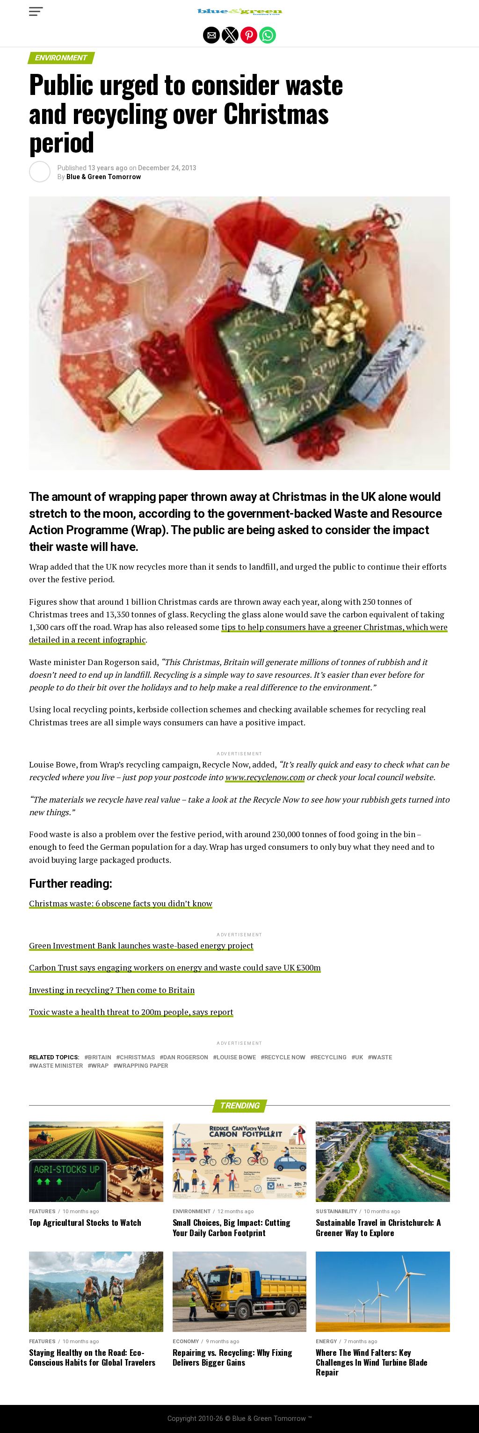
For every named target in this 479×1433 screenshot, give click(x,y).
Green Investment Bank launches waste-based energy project (141, 945)
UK (359, 1058)
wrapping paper (142, 1066)
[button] (36, 11)
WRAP (100, 1066)
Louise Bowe (236, 1058)
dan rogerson (185, 1058)
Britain (99, 1058)
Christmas (137, 1058)
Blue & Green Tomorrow (103, 177)
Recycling (330, 1058)
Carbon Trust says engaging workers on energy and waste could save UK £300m (175, 967)
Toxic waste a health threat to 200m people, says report (131, 1011)
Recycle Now (284, 1058)
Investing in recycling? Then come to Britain (112, 989)
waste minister (58, 1066)
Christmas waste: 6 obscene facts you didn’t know (120, 903)
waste (381, 1058)
